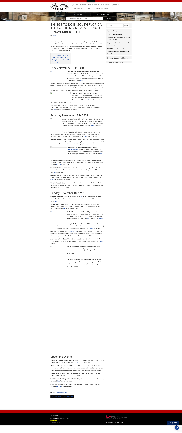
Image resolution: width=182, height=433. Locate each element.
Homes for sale (94, 5)
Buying (76, 5)
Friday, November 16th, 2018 (60, 55)
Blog (90, 8)
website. (87, 100)
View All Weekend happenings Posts (63, 396)
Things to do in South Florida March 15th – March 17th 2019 (119, 44)
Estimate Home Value (103, 14)
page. (56, 201)
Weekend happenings (102, 8)
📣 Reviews (69, 1)
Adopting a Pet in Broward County (116, 48)
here (55, 109)
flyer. (101, 153)
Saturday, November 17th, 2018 (60, 57)
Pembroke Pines (73, 149)
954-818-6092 (122, 1)
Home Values (106, 5)
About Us (58, 1)
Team (64, 1)
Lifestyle (116, 5)
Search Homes (78, 14)
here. (81, 80)
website (93, 125)
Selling (83, 5)
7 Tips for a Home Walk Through (116, 34)
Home (52, 1)
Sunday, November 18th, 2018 (60, 60)
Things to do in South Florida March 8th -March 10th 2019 (118, 52)
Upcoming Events (57, 62)
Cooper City (73, 231)
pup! (88, 218)
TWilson (54, 35)
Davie (81, 196)
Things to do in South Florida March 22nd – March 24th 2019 (118, 39)
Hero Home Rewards (80, 8)
